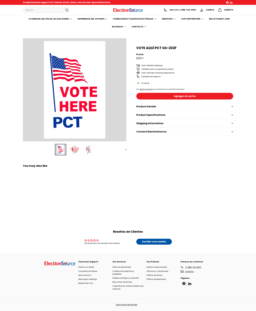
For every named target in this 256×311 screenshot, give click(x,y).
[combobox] (46, 10)
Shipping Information (150, 123)
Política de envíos (155, 275)
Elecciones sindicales (122, 282)
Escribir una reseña (154, 241)
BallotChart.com (219, 18)
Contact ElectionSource (151, 131)
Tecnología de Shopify (126, 304)
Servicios (167, 18)
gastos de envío (146, 89)
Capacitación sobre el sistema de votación (127, 287)
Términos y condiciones (157, 271)
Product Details (146, 106)
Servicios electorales (121, 267)
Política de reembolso (156, 279)
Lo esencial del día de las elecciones (48, 18)
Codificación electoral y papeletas (123, 272)
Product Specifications (150, 115)
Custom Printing (191, 18)
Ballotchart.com (85, 283)
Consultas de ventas (87, 271)
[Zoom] (74, 89)
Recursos (117, 26)
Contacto (138, 26)
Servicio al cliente (86, 267)
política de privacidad (157, 267)
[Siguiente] (124, 150)
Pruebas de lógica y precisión (125, 278)
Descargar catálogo (87, 279)
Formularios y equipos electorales (133, 18)
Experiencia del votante (91, 18)
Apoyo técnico (84, 275)
